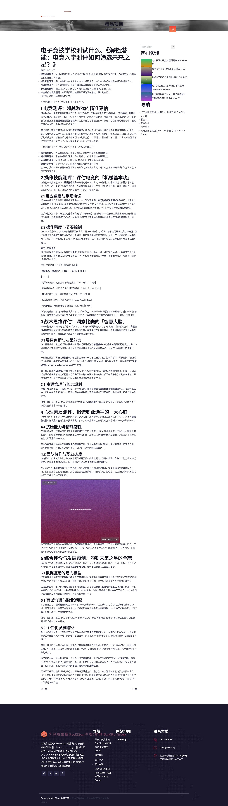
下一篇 (134, 689)
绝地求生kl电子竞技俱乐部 (164, 69)
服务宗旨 (180, 5)
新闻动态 (167, 5)
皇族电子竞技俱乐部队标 (163, 77)
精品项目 (154, 5)
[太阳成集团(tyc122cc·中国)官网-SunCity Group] (52, 16)
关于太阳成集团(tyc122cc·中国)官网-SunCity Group (120, 5)
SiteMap (122, 739)
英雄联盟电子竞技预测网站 (164, 60)
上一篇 (44, 689)
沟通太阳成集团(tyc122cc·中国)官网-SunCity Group (133, 17)
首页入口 (86, 5)
